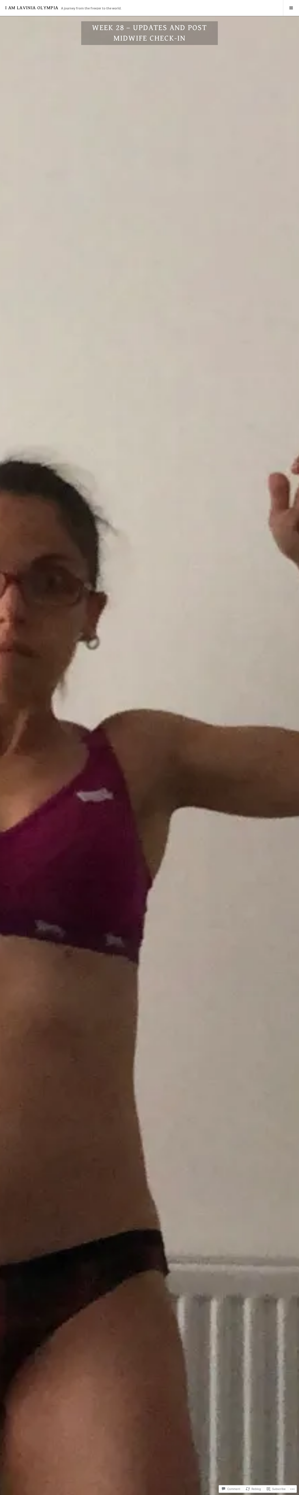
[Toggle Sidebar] (291, 8)
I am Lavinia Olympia (31, 8)
